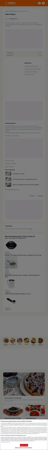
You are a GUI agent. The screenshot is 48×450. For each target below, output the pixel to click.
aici (8, 431)
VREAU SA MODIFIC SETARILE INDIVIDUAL (23, 447)
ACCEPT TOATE (24, 445)
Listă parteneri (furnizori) (5, 442)
